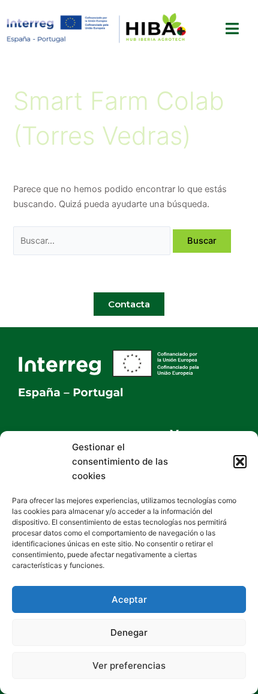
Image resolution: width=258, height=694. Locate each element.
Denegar (129, 632)
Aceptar (129, 599)
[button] (240, 462)
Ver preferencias (129, 665)
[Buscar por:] (93, 240)
